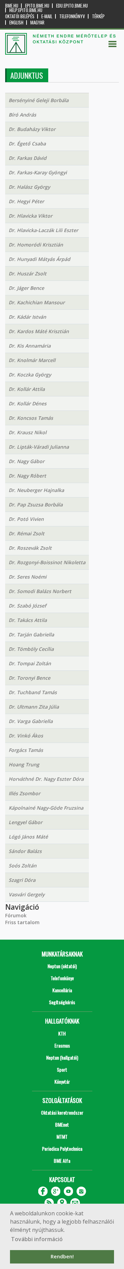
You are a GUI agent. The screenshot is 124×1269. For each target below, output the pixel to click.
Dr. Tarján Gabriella (31, 634)
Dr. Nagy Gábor (26, 461)
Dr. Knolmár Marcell (32, 360)
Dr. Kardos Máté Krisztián (39, 331)
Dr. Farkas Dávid (27, 158)
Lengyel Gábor (25, 822)
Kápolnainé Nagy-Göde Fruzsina (46, 808)
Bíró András (22, 114)
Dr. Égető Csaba (27, 143)
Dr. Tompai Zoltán (30, 663)
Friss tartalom (22, 922)
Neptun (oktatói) (62, 966)
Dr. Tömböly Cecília (31, 649)
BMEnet (62, 1124)
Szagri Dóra (22, 880)
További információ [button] (37, 1239)
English (16, 22)
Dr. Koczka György (30, 374)
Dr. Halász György (29, 187)
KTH (62, 1033)
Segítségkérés (62, 1002)
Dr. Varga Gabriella (31, 721)
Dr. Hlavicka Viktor (30, 215)
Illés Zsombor (24, 793)
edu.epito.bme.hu (72, 5)
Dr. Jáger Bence (26, 288)
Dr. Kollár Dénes (27, 403)
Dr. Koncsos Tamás (31, 418)
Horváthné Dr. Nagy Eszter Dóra (46, 779)
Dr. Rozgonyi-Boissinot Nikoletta (47, 562)
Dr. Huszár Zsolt (27, 273)
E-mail (46, 16)
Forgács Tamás (26, 750)
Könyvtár (62, 1081)
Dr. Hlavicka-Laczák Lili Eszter (43, 230)
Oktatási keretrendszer (62, 1112)
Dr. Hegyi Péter (26, 201)
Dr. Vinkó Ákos (26, 735)
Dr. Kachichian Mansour (37, 302)
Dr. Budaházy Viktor (32, 129)
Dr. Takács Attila (28, 620)
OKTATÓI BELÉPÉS (19, 16)
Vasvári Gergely (26, 894)
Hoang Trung (24, 764)
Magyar (37, 22)
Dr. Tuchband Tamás (33, 692)
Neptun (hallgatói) (62, 1057)
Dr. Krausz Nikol (27, 432)
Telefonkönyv (72, 16)
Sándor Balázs (25, 851)
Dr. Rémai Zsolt (26, 533)
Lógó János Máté (28, 836)
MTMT (62, 1136)
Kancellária (62, 990)
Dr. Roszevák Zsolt (30, 548)
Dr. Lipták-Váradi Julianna (39, 447)
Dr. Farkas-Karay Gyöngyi (38, 172)
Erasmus (62, 1045)
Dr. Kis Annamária (30, 345)
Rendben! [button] (62, 1256)
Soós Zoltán (23, 865)
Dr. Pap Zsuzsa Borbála (36, 504)
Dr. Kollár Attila (27, 389)
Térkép (98, 16)
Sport (62, 1069)
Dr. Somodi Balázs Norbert (40, 591)
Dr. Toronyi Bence (29, 678)
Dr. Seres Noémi (27, 576)
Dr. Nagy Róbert (27, 475)
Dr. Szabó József (27, 605)
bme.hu (11, 5)
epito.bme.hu (37, 5)
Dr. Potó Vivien (26, 519)
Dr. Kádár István (27, 317)
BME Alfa (62, 1160)
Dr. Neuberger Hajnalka (36, 490)
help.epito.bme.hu (25, 10)
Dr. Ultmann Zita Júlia (34, 706)
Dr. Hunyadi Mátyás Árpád (39, 259)
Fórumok (16, 915)
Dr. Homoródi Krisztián (36, 244)
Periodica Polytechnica (62, 1148)
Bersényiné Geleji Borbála (39, 100)
